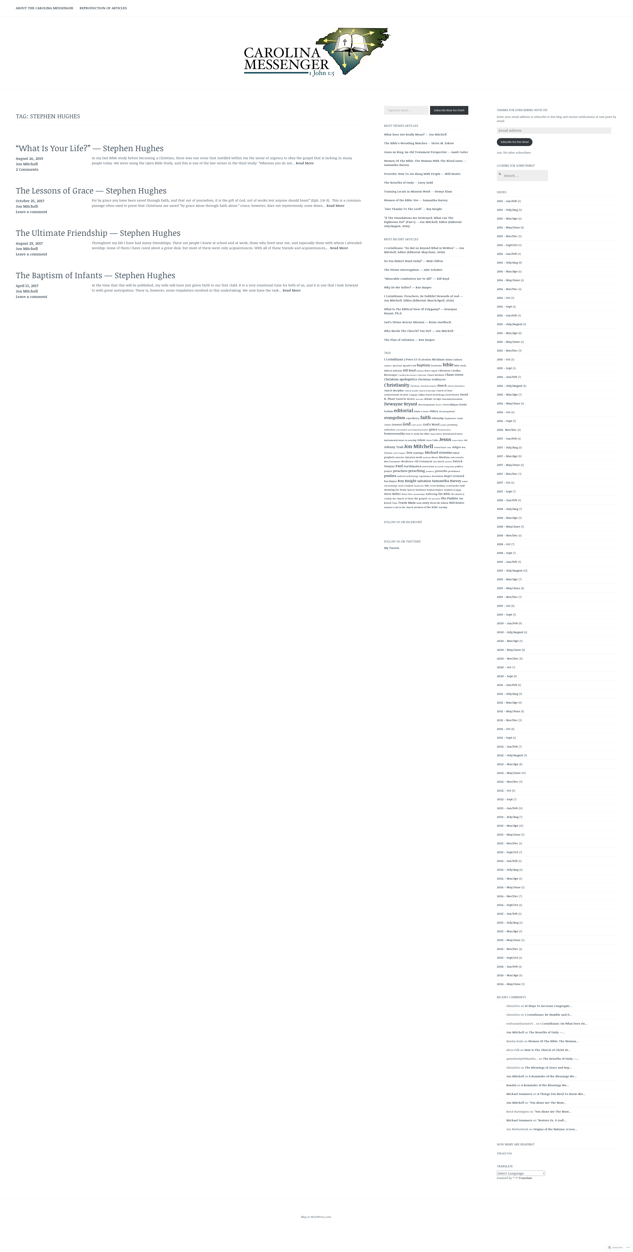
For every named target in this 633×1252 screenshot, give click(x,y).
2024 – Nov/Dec (507, 896)
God (407, 424)
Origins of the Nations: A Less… (555, 1129)
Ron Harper (390, 481)
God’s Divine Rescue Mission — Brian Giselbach (417, 322)
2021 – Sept (504, 737)
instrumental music (453, 433)
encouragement (447, 411)
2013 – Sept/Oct (507, 245)
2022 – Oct (504, 790)
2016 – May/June (508, 403)
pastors (448, 461)
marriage (418, 452)
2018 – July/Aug (507, 509)
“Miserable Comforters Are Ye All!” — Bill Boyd (416, 278)
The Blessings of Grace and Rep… (548, 1067)
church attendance (456, 386)
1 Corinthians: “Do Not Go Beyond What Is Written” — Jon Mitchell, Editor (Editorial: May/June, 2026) (424, 250)
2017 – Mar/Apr (507, 456)
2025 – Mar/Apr (507, 931)
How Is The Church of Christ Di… (547, 1050)
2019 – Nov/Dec (507, 597)
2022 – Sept (505, 799)
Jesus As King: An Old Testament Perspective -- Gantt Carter (426, 152)
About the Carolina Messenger (44, 8)
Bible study (460, 365)
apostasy (397, 365)
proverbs (441, 471)
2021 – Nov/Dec (507, 720)
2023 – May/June (509, 834)
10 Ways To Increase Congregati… (548, 1006)
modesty (427, 457)
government (401, 430)
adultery (388, 366)
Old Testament (423, 461)
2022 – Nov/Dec (507, 781)
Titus (394, 503)
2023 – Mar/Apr (507, 825)
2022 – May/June (509, 773)
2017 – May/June (508, 465)
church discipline (394, 390)
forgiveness (450, 418)
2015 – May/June (508, 342)
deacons (419, 399)
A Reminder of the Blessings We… (553, 1076)
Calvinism (444, 370)
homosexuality (394, 433)
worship (443, 507)
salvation (424, 481)
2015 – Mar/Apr (507, 333)
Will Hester (456, 503)
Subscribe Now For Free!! (449, 110)
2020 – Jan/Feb (507, 623)
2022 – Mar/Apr (507, 764)
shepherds (419, 486)
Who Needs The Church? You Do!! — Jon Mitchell (418, 331)
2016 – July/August (509, 386)
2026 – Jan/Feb (507, 966)
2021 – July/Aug (507, 694)
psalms (390, 475)
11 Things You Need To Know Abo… (561, 1094)
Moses (435, 457)
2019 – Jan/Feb (507, 562)
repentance (425, 476)
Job (465, 440)
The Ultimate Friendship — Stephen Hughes (98, 232)
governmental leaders (418, 430)
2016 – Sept (504, 421)
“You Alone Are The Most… (547, 1103)
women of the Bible (426, 507)
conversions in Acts (396, 394)
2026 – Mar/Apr (507, 975)
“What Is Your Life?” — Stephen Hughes (90, 147)
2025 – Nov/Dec (507, 949)
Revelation (437, 476)
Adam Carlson (453, 359)
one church (438, 461)
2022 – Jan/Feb (507, 746)
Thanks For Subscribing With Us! (522, 110)
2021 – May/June (508, 711)
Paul (399, 466)
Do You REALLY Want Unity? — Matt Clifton (413, 261)
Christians (415, 386)
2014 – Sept (504, 306)
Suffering (431, 494)
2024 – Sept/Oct (507, 905)
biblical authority (393, 370)
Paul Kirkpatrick (413, 466)
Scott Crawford (405, 485)
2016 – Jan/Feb (507, 377)
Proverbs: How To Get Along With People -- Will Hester (422, 174)
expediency (413, 418)
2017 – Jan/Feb (507, 438)
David (429, 394)
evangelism (394, 417)
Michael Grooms (438, 452)
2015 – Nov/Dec (507, 350)
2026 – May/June (509, 984)
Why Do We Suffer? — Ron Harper (408, 287)
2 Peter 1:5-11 (412, 359)
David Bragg (439, 394)
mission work (413, 457)
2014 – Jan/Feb (507, 254)
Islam (421, 440)
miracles (399, 457)
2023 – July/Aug (508, 817)
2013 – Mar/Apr (507, 218)
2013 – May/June (508, 227)
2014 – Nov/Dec (507, 289)
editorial (403, 410)
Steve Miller (392, 494)
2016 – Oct (504, 412)
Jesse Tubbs (432, 440)
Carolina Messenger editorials (412, 375)
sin (426, 485)
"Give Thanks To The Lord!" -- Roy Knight (413, 209)
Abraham (438, 359)
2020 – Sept (505, 676)
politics (459, 466)
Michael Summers (519, 1094)
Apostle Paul (409, 365)
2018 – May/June (508, 526)
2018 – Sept (504, 553)
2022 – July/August (510, 755)
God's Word (431, 424)
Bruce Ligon (431, 370)
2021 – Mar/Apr (507, 702)
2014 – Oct (503, 298)
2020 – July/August (510, 632)
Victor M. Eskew (439, 502)
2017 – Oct (503, 482)
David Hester (452, 394)
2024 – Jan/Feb (507, 861)
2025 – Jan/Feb (507, 913)
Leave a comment (31, 211)
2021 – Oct (504, 729)
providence (454, 471)
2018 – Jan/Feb (507, 500)
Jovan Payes (440, 447)
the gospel (420, 498)
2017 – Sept (504, 491)
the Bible (444, 494)
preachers (400, 471)
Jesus (445, 439)
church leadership (427, 391)
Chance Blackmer (435, 375)
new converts (457, 457)
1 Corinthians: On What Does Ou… (564, 1023)
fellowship (438, 418)
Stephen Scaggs (452, 489)
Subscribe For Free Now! (515, 142)
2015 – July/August (509, 324)
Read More (305, 163)
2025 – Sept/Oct (507, 957)
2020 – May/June (509, 650)
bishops (420, 371)
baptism (423, 365)
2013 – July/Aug (507, 210)
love (409, 453)
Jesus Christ (457, 440)
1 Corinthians (393, 359)
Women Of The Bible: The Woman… (553, 1041)
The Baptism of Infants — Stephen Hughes (95, 274)
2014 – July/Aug (507, 262)
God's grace (416, 425)
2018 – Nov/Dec (507, 535)
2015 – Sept (504, 368)
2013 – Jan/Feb (507, 201)
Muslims (444, 457)
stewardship (419, 494)
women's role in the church (398, 507)
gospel (443, 425)
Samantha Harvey (446, 480)
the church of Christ (403, 498)
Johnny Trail (393, 447)
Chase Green (454, 375)
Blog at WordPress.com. (316, 1217)
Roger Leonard (454, 476)
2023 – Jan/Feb (507, 808)
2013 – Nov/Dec (507, 236)
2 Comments (27, 169)
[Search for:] (522, 176)
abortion (426, 359)
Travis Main (407, 503)
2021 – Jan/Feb (507, 685)
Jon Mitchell (27, 163)
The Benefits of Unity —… (547, 1032)
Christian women (428, 386)
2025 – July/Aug (508, 922)
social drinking (437, 485)
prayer (388, 471)
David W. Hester (405, 398)
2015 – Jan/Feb (507, 315)
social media (452, 485)
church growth (411, 391)
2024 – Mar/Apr (507, 878)
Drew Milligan (450, 404)
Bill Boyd (409, 370)
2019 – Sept (504, 614)
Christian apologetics (400, 379)
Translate (525, 1178)
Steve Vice (407, 494)
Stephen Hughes (435, 489)
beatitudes (436, 365)
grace (433, 429)
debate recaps (432, 398)
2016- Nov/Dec (507, 430)
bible (448, 365)
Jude (449, 447)
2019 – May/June (508, 588)
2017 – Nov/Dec (507, 474)
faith (425, 417)
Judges (456, 447)
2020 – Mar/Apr (508, 641)
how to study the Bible (418, 433)
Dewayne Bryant (400, 404)
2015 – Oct (503, 359)
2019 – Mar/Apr (507, 579)
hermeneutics (444, 430)
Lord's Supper (399, 453)
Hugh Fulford (436, 434)
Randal (511, 1085)
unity (425, 502)
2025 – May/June (509, 940)
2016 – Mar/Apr (507, 394)
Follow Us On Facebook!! (403, 522)
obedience (407, 461)
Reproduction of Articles (103, 8)
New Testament (392, 461)
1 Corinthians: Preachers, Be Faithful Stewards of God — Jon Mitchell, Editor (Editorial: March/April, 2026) (423, 298)
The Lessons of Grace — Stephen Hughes (91, 190)
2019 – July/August (509, 570)
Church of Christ (444, 390)
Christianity (396, 385)
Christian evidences (432, 379)
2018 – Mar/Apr (507, 518)
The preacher (434, 499)
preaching (416, 471)
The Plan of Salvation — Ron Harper (409, 340)
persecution (428, 466)
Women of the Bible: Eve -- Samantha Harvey (416, 200)
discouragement (426, 404)
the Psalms (449, 498)
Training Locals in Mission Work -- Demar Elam (418, 191)
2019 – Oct (504, 606)
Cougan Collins (417, 394)
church (442, 385)
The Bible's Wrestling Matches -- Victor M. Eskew (419, 143)
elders (433, 411)
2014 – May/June (508, 280)
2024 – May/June (509, 887)
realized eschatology (407, 476)
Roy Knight (407, 480)
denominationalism (452, 399)
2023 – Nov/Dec (507, 843)
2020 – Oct (504, 667)
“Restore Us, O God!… (552, 1120)
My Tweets (391, 548)
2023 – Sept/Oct (507, 852)
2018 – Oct (504, 544)
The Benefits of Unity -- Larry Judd (408, 182)
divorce (439, 405)
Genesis (397, 424)
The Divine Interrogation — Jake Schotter (413, 270)
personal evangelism (444, 466)
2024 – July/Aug (508, 869)
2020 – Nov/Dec (508, 658)
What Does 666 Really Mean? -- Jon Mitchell (415, 134)
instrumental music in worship (400, 440)
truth (419, 503)
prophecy (430, 471)
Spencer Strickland (416, 489)
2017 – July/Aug (507, 447)
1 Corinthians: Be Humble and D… (548, 1014)
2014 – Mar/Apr (507, 271)
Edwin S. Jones (421, 411)
